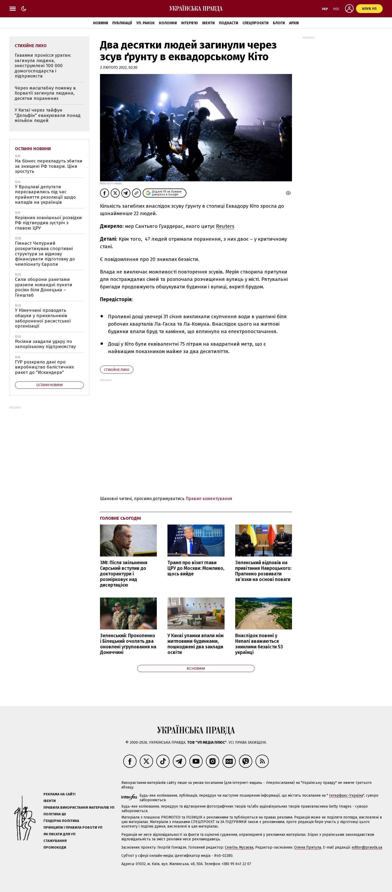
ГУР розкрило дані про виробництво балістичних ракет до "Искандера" (44, 367)
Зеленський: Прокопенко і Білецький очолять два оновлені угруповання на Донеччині (128, 644)
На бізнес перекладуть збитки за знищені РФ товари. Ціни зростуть (48, 166)
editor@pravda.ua (367, 847)
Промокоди (54, 847)
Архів (294, 23)
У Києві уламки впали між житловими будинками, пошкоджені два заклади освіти (195, 644)
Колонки (168, 23)
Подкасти (228, 23)
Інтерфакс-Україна (346, 795)
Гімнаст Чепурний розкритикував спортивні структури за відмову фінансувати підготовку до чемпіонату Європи (45, 253)
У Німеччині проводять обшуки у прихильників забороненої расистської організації (43, 318)
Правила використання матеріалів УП (78, 807)
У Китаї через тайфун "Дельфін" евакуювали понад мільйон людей (48, 115)
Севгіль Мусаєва (239, 847)
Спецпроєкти (255, 23)
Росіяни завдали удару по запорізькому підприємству (45, 344)
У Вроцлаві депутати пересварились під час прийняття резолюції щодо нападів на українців (45, 194)
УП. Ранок (145, 23)
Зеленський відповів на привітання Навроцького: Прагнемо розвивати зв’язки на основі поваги (263, 571)
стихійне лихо (116, 370)
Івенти (208, 23)
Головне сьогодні (120, 518)
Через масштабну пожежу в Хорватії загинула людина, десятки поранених (45, 93)
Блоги (279, 23)
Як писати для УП (59, 834)
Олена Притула (307, 847)
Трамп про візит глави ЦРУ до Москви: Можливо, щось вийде (195, 568)
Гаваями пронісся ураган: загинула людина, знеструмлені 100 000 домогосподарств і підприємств (43, 65)
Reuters (225, 226)
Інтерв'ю (189, 23)
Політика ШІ (54, 814)
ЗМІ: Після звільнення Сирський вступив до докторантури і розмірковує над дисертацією (123, 574)
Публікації (122, 23)
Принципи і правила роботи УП (72, 827)
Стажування (55, 841)
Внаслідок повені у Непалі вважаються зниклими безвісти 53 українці (259, 644)
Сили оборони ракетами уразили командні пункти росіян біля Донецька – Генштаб (43, 287)
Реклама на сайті (59, 794)
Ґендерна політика (61, 821)
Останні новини (33, 148)
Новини (100, 23)
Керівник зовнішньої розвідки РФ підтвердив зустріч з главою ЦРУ (48, 223)
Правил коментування (209, 498)
